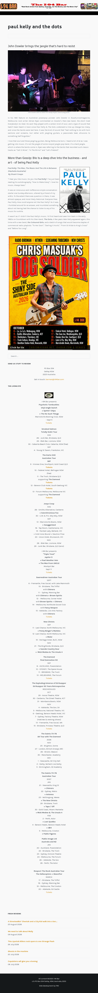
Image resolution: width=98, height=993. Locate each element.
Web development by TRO (49, 986)
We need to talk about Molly (20, 931)
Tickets (49, 423)
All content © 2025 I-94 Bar (49, 979)
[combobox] (49, 356)
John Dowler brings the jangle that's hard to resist (41, 46)
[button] (49, 13)
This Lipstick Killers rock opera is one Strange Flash (31, 941)
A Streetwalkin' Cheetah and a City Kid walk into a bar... (32, 921)
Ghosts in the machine (18, 951)
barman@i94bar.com (55, 379)
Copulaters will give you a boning (22, 961)
